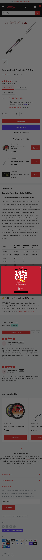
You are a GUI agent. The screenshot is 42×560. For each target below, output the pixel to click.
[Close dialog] (40, 267)
